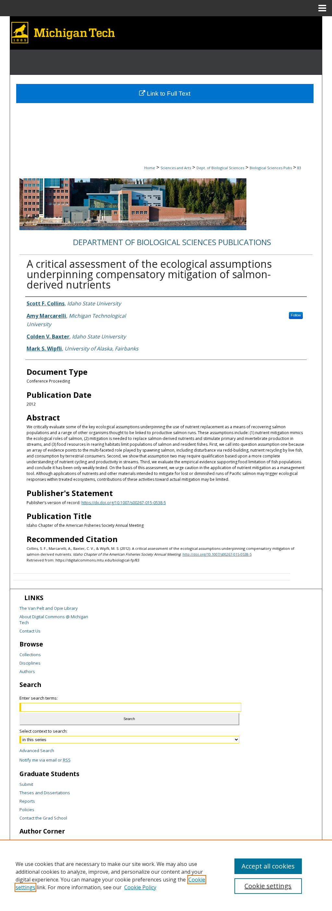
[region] (166, 875)
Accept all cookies (268, 866)
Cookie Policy (140, 887)
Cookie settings (267, 885)
